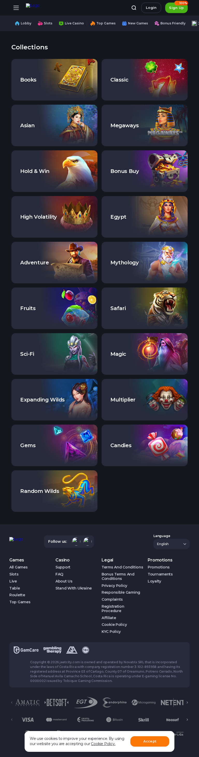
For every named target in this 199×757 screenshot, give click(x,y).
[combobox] (171, 544)
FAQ (59, 574)
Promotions (159, 567)
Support (62, 567)
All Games (18, 567)
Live (13, 581)
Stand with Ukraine (73, 588)
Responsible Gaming (121, 592)
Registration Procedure (113, 608)
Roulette (17, 595)
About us (64, 581)
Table (14, 588)
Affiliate (109, 618)
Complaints (112, 599)
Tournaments (160, 574)
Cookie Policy (114, 624)
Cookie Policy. (103, 743)
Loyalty (154, 581)
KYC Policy (111, 631)
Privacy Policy (114, 586)
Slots (14, 574)
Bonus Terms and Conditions (118, 576)
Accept (149, 741)
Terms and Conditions (122, 567)
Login (151, 7)
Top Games (19, 602)
